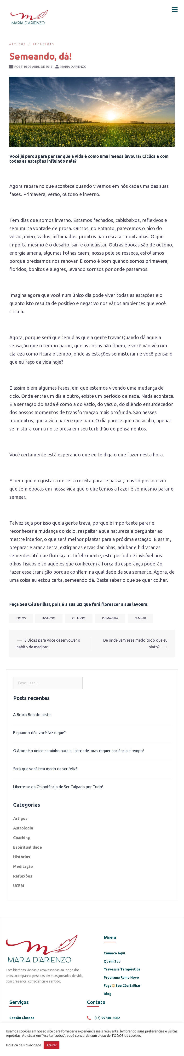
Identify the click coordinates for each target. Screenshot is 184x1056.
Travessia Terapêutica (122, 969)
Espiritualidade (27, 847)
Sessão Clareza (21, 1018)
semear (140, 618)
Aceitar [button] (51, 1045)
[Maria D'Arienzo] (29, 16)
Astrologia (23, 828)
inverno (48, 618)
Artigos (17, 44)
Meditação (23, 866)
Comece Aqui (114, 953)
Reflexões (44, 44)
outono (78, 618)
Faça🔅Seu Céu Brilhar (122, 986)
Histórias (21, 857)
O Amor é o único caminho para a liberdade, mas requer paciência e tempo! (78, 751)
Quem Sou (112, 961)
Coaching (21, 837)
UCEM (18, 886)
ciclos (21, 618)
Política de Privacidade (23, 1045)
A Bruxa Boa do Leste (32, 714)
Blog (107, 994)
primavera (110, 618)
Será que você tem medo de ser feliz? (45, 769)
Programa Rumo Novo (121, 977)
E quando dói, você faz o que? (39, 733)
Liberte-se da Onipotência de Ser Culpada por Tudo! (58, 787)
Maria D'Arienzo (73, 66)
